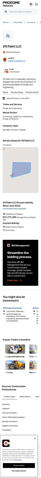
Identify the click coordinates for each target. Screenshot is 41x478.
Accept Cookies (18, 465)
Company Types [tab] (9, 396)
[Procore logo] (11, 2)
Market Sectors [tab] (25, 396)
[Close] (34, 438)
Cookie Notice (17, 460)
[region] (19, 456)
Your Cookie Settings (19, 471)
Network (8, 6)
